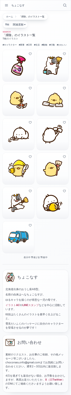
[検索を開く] (65, 5)
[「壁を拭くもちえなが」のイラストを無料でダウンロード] (52, 134)
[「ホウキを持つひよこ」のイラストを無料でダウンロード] (52, 168)
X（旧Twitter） (55, 379)
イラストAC (12, 305)
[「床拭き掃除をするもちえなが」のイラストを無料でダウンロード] (18, 134)
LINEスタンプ (30, 305)
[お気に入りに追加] (30, 53)
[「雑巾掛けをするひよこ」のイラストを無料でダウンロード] (52, 100)
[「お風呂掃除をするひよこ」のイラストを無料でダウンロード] (18, 168)
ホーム (9, 16)
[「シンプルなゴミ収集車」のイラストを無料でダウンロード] (18, 237)
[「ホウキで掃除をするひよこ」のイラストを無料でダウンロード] (18, 100)
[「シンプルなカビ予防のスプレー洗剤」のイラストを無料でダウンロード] (18, 66)
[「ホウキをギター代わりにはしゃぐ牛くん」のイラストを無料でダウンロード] (18, 203)
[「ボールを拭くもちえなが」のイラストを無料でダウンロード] (52, 203)
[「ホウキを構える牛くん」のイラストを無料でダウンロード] (52, 66)
